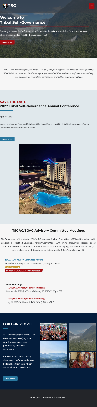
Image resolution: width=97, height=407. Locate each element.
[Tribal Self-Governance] (10, 6)
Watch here (10, 378)
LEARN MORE (7, 42)
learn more (7, 139)
